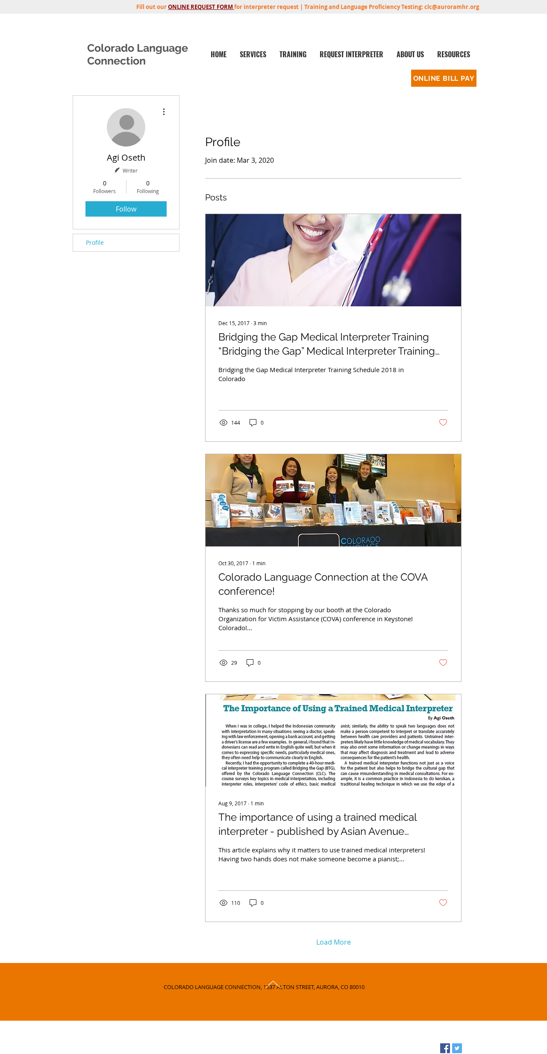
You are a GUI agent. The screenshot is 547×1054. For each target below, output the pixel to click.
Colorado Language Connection (137, 54)
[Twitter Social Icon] (457, 1048)
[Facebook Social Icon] (445, 1048)
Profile (95, 242)
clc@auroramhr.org (451, 7)
